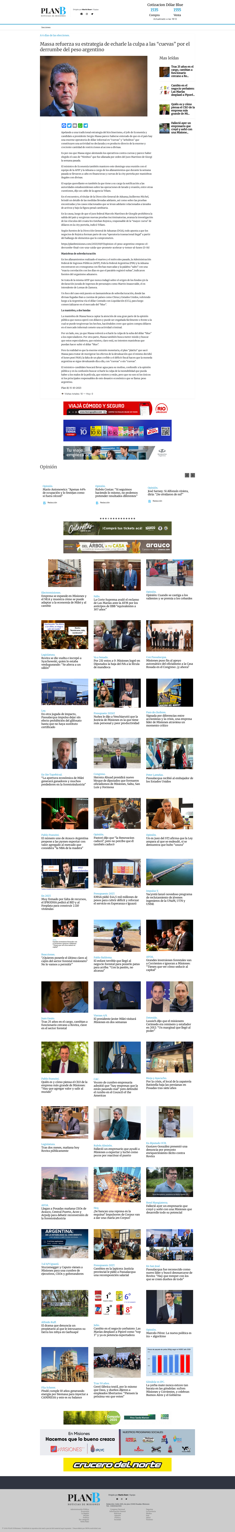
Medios (149, 1513)
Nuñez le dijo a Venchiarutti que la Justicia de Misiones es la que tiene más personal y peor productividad (116, 720)
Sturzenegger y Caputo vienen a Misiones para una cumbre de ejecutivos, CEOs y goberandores (62, 1270)
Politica (117, 1517)
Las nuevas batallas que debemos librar (169, 492)
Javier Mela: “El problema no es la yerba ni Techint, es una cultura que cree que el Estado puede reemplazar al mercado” (116, 492)
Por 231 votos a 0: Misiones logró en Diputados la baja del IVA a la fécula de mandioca (117, 664)
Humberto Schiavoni (162, 501)
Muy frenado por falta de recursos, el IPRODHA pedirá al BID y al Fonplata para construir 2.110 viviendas (63, 904)
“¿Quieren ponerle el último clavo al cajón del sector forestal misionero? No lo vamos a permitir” (64, 961)
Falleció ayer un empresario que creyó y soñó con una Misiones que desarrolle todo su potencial (169, 1209)
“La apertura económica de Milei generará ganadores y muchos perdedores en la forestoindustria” (63, 781)
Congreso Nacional (117, 1509)
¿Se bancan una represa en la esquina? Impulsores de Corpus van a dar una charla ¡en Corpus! (117, 1214)
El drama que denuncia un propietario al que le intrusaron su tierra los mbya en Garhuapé (63, 1329)
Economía (85, 1511)
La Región (85, 1513)
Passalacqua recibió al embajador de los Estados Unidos (169, 780)
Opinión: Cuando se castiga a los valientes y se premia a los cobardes (169, 597)
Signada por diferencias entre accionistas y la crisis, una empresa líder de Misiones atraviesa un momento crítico (169, 720)
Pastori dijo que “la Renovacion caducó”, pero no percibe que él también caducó (114, 841)
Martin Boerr (87, 9)
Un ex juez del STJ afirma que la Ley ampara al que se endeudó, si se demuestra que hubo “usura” (169, 841)
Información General (117, 1511)
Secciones (45, 27)
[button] (193, 475)
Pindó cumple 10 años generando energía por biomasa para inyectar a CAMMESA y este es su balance (64, 1394)
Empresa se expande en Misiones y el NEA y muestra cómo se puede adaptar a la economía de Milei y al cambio (63, 600)
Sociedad (117, 1520)
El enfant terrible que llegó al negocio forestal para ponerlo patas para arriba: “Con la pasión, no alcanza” (117, 965)
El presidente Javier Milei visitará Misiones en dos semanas (115, 1020)
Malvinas (117, 1513)
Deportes (149, 1509)
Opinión (117, 1515)
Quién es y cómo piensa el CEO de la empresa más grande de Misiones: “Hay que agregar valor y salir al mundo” (64, 1086)
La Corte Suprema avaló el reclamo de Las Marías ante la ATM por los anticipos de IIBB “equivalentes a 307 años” (116, 604)
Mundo (86, 1515)
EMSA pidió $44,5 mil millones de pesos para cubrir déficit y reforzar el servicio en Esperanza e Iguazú (116, 900)
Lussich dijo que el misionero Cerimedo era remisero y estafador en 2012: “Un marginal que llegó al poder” (168, 1025)
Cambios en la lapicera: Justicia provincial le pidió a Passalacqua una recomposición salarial (115, 1272)
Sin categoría (84, 1520)
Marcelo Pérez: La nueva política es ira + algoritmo (168, 1334)
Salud (148, 1517)
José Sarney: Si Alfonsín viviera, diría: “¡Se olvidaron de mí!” (63, 492)
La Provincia (151, 1511)
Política (86, 1517)
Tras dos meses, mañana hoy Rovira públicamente (60, 1149)
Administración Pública (79, 1509)
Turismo (149, 1520)
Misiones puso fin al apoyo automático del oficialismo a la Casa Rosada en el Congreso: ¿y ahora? (169, 664)
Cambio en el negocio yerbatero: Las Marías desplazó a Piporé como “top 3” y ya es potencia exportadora (117, 1332)
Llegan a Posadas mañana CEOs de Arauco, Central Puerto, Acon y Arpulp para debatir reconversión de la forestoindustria (64, 1213)
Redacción (52, 501)
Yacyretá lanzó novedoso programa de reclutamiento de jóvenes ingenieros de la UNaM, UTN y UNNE (169, 899)
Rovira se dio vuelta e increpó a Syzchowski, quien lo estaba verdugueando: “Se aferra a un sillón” (61, 663)
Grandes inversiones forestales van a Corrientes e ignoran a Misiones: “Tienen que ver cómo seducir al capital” (168, 965)
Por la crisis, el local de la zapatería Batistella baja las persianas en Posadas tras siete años (168, 1085)
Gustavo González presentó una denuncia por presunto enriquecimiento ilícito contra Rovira (166, 1151)
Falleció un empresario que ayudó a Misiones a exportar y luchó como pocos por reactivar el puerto (117, 1152)
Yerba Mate (84, 1522)
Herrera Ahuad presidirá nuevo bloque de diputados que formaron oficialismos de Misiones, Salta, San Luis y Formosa (117, 782)
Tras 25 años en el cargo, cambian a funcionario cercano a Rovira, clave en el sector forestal (64, 1025)
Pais (147, 1515)
